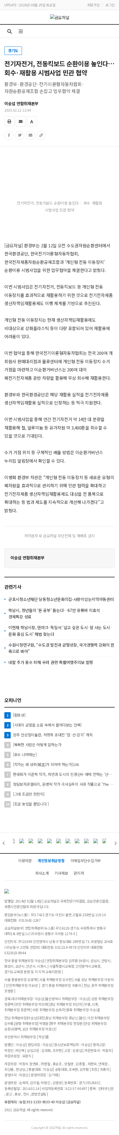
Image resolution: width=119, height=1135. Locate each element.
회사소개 (42, 873)
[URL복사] (41, 135)
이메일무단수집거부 (85, 860)
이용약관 (25, 860)
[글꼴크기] (31, 121)
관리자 (79, 873)
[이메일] (21, 121)
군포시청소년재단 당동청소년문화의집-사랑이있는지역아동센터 (61, 599)
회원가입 (93, 4)
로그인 (110, 4)
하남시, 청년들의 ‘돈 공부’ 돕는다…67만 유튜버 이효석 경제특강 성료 (54, 613)
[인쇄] (9, 121)
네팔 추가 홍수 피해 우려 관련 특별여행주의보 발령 (50, 662)
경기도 (13, 50)
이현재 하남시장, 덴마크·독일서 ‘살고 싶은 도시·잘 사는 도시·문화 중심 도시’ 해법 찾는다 (60, 630)
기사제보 (61, 873)
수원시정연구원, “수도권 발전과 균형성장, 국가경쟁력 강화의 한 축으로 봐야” (61, 648)
